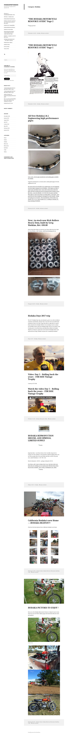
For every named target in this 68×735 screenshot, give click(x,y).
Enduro (5, 139)
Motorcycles (6, 145)
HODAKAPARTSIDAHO (11, 5)
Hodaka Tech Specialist (8, 29)
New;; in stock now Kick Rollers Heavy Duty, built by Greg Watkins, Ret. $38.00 (10, 100)
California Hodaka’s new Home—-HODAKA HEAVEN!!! (43, 521)
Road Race (6, 147)
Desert (5, 137)
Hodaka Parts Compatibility (9, 25)
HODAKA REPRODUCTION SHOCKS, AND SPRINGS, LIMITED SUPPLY (41, 438)
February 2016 (7, 128)
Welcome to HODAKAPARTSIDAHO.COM (9, 14)
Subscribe (7, 78)
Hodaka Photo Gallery (8, 42)
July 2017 (5, 122)
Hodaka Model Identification (9, 18)
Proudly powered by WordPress (34, 732)
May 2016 (6, 126)
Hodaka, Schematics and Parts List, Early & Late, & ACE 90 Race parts (9, 22)
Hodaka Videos (7, 44)
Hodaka (5, 141)
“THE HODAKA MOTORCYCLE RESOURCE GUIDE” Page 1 (42, 46)
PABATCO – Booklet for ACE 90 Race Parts (10, 36)
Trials (5, 149)
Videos (5, 151)
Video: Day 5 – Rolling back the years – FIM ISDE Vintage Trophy (43, 376)
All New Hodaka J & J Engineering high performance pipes (10, 95)
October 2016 (6, 124)
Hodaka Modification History (9, 27)
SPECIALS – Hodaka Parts (9, 16)
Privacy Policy (6, 46)
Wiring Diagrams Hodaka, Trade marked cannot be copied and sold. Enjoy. (9, 32)
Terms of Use (6, 48)
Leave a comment (45, 33)
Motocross (6, 143)
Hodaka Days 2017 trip (8, 103)
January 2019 (6, 118)
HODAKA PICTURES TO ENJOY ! (43, 607)
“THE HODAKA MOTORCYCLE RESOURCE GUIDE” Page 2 (42, 20)
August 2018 (6, 120)
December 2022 (7, 116)
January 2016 (6, 130)
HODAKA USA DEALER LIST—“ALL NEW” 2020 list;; (9, 40)
